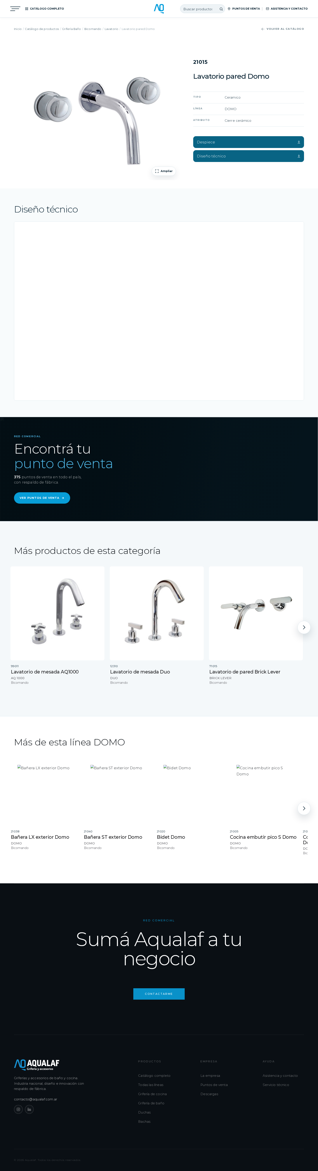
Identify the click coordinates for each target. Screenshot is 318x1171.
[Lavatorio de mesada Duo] (157, 613)
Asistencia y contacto (280, 1076)
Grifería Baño (71, 29)
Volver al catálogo (285, 28)
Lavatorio (111, 29)
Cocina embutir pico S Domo (263, 837)
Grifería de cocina (152, 1094)
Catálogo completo (154, 1076)
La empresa (210, 1076)
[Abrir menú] (15, 9)
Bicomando (92, 29)
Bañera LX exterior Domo (40, 837)
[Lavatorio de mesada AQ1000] (57, 613)
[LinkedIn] (29, 1109)
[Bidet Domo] (190, 792)
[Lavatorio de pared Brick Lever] (256, 613)
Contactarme (159, 993)
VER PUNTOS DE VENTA (42, 497)
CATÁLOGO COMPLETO (47, 8)
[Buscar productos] (221, 9)
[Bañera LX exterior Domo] (44, 792)
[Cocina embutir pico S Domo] (263, 792)
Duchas (144, 1112)
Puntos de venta (214, 1085)
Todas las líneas (150, 1085)
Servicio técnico (276, 1085)
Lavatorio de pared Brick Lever (244, 672)
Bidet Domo (171, 837)
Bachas (144, 1121)
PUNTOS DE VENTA (246, 8)
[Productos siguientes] (304, 627)
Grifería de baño (151, 1103)
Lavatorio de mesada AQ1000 (45, 672)
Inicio (18, 29)
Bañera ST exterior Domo (113, 837)
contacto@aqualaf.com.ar (35, 1099)
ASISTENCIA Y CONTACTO (289, 8)
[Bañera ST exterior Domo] (117, 792)
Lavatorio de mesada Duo (140, 672)
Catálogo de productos (42, 29)
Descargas (209, 1094)
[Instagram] (18, 1109)
